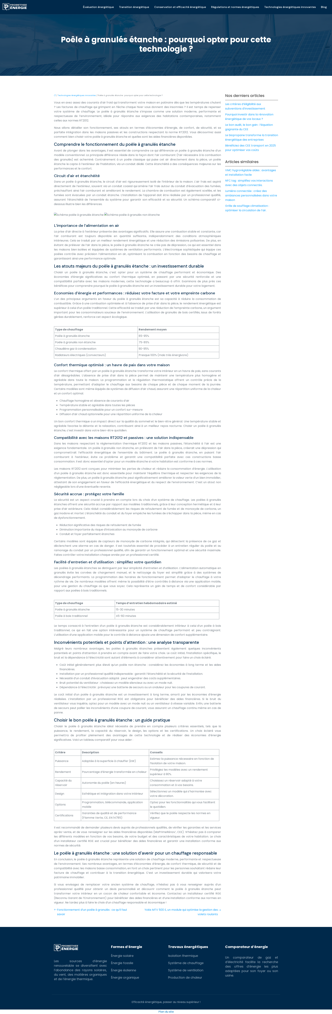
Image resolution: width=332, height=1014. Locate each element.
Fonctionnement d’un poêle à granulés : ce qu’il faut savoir (92, 912)
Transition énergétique (134, 7)
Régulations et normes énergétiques (235, 7)
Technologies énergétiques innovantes (290, 7)
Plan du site (166, 1012)
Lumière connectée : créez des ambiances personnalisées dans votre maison (251, 195)
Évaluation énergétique (98, 7)
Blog (324, 7)
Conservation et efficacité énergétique (180, 7)
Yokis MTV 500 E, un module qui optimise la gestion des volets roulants (181, 912)
